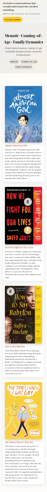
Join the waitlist (12, 19)
